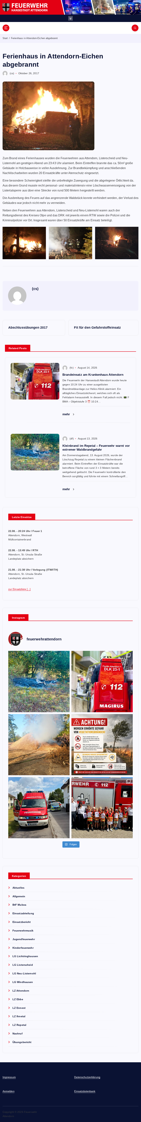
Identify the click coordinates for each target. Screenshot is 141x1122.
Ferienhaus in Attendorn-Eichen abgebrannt (34, 38)
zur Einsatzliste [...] (19, 589)
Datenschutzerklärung (87, 1077)
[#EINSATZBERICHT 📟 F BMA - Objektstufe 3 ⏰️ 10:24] (102, 681)
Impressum (9, 1077)
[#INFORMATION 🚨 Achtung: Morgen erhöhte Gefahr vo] (102, 744)
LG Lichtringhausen (25, 956)
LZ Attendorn (20, 990)
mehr (66, 414)
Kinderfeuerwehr (23, 948)
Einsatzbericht (21, 922)
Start (5, 38)
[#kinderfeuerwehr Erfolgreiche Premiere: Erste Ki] (102, 807)
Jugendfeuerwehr (23, 939)
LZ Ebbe (17, 999)
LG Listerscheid (22, 965)
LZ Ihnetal (18, 1016)
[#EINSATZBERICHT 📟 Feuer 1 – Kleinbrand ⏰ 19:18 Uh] (39, 744)
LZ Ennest (19, 1008)
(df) (72, 438)
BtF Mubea (19, 904)
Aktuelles (18, 887)
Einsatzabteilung (23, 913)
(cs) (12, 73)
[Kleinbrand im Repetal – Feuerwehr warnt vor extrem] (39, 681)
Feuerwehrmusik (23, 930)
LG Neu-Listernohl (24, 973)
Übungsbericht (22, 1042)
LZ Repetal (19, 1025)
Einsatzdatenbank (84, 1091)
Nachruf (17, 1033)
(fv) (72, 367)
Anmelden (9, 1091)
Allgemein (18, 896)
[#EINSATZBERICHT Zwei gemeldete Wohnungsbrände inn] (39, 807)
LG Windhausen (22, 982)
